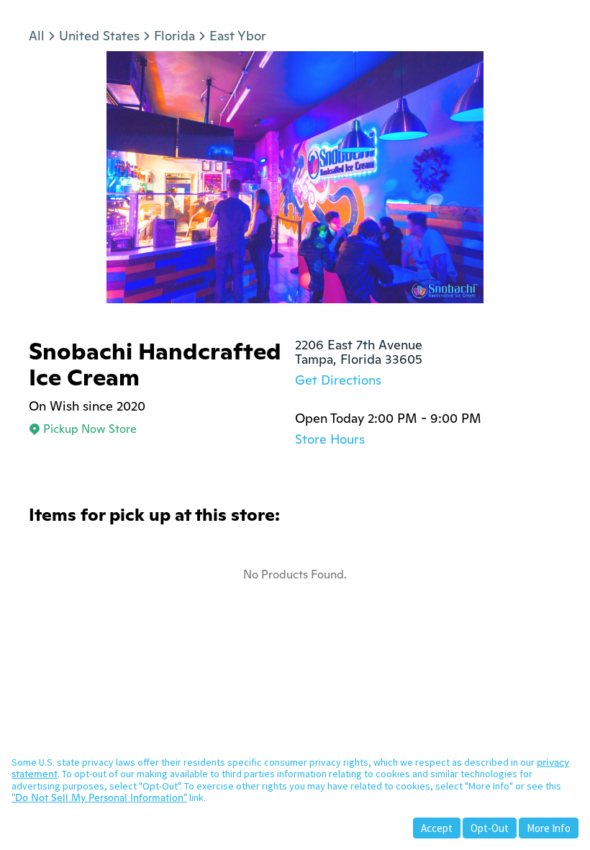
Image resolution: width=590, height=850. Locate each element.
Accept (437, 828)
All (37, 35)
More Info (549, 828)
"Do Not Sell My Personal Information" (99, 797)
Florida (174, 35)
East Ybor (237, 35)
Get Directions (338, 380)
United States (99, 35)
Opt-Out (490, 828)
